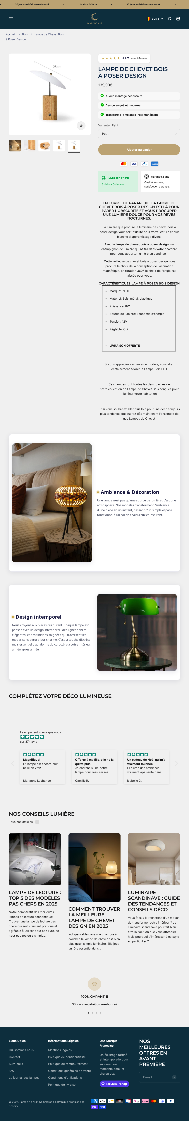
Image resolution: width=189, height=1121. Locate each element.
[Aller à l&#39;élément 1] (15, 146)
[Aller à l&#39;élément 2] (29, 146)
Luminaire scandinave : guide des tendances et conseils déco (154, 901)
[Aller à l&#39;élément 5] (74, 146)
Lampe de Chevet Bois (143, 389)
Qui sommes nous (21, 1050)
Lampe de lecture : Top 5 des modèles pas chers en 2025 (35, 898)
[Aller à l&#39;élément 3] (44, 146)
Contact (14, 1057)
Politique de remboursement (68, 1064)
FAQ (11, 1071)
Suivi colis (16, 1064)
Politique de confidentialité (67, 1057)
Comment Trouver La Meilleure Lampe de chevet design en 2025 (94, 917)
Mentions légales (60, 1050)
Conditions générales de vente (69, 1071)
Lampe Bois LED (155, 369)
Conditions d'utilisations (65, 1077)
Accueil (11, 34)
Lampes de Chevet (142, 418)
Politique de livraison (62, 1084)
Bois (25, 34)
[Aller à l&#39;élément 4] (59, 146)
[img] (96, 737)
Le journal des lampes (24, 1077)
